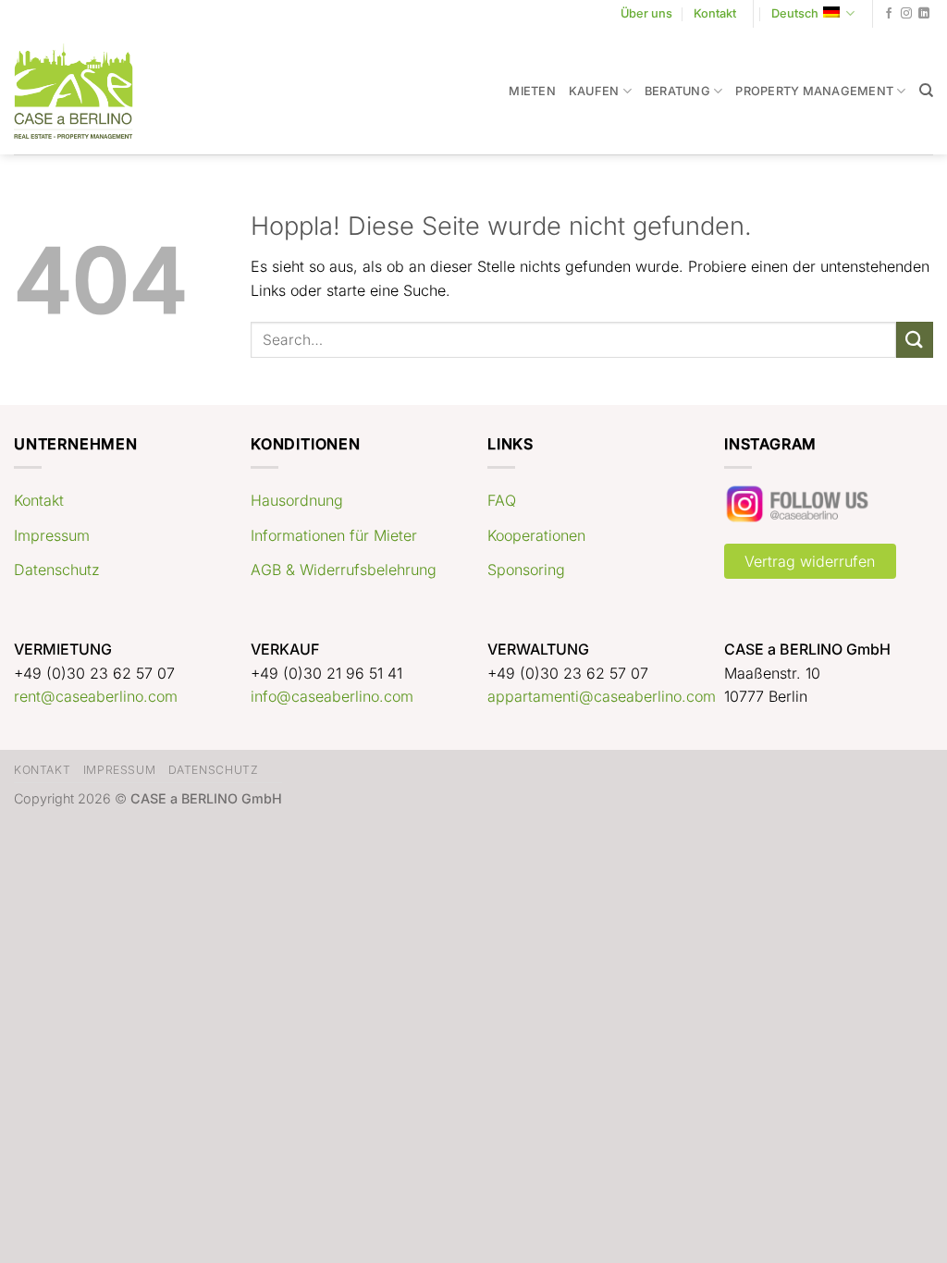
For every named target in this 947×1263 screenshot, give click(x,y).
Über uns (646, 13)
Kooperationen (536, 535)
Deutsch (794, 13)
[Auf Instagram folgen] (906, 13)
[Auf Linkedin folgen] (923, 13)
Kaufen (594, 91)
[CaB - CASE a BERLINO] (85, 91)
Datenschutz (57, 569)
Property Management (814, 91)
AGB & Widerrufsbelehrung (344, 569)
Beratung (677, 91)
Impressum (52, 535)
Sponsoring (526, 569)
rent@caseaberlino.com (96, 696)
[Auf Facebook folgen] (888, 13)
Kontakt (715, 13)
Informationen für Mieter (334, 535)
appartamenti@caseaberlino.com (601, 696)
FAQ (501, 500)
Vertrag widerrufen (809, 561)
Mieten (532, 91)
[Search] (926, 90)
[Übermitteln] (914, 340)
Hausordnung (297, 500)
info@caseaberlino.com (332, 696)
